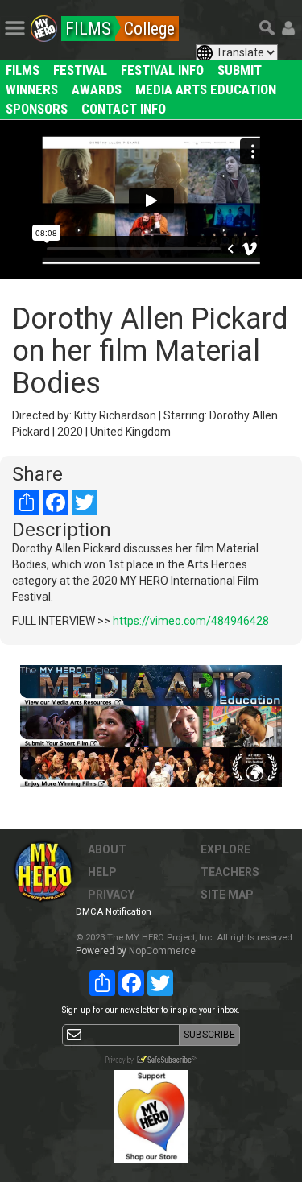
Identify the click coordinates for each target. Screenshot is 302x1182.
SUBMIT (239, 70)
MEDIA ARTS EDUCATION (205, 89)
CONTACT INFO (123, 109)
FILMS (22, 70)
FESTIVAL (80, 70)
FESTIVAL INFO (162, 70)
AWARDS (97, 89)
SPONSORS (37, 109)
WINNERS (32, 89)
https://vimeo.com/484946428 (191, 620)
